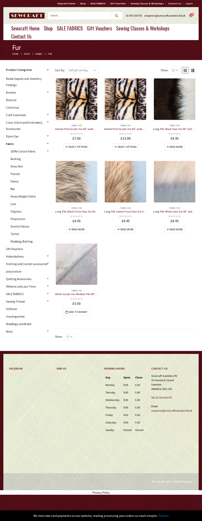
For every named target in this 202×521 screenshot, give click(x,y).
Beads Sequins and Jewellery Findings (23, 82)
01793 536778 (164, 397)
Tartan (14, 234)
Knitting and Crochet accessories (27, 264)
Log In (189, 3)
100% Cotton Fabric (22, 151)
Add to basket (78, 312)
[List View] (192, 70)
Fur (80, 125)
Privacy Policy (101, 492)
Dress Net (16, 166)
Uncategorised (15, 316)
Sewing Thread (15, 301)
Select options (78, 147)
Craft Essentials (16, 115)
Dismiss (163, 516)
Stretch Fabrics (19, 226)
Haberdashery (14, 256)
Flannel (15, 174)
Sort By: (60, 70)
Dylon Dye (12, 136)
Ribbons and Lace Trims (21, 286)
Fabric (74, 125)
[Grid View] (185, 70)
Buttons (11, 100)
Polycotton (17, 219)
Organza (16, 211)
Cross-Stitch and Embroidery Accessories (24, 125)
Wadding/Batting (21, 241)
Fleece (14, 181)
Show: (164, 70)
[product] (76, 99)
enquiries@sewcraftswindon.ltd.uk (164, 15)
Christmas (12, 107)
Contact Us (174, 3)
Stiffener (11, 309)
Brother (11, 92)
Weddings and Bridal (18, 324)
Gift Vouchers (118, 3)
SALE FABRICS (98, 3)
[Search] (116, 16)
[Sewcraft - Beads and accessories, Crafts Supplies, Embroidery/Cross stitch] (27, 16)
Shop (83, 3)
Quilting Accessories (18, 279)
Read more (176, 147)
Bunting (15, 159)
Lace (13, 204)
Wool (9, 331)
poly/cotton (14, 271)
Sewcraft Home (67, 3)
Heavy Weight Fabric (23, 196)
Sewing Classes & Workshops (147, 3)
